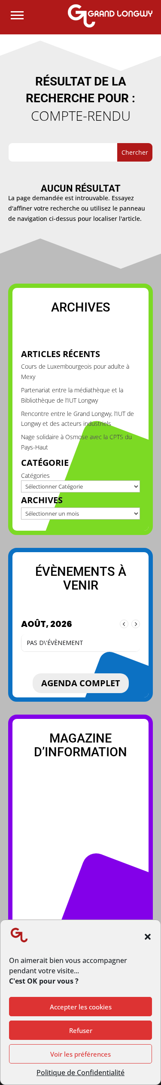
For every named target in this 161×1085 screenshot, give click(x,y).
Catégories (35, 475)
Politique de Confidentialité (80, 1072)
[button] (147, 936)
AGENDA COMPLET (80, 683)
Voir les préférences (80, 1054)
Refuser (80, 1030)
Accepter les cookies (81, 1006)
